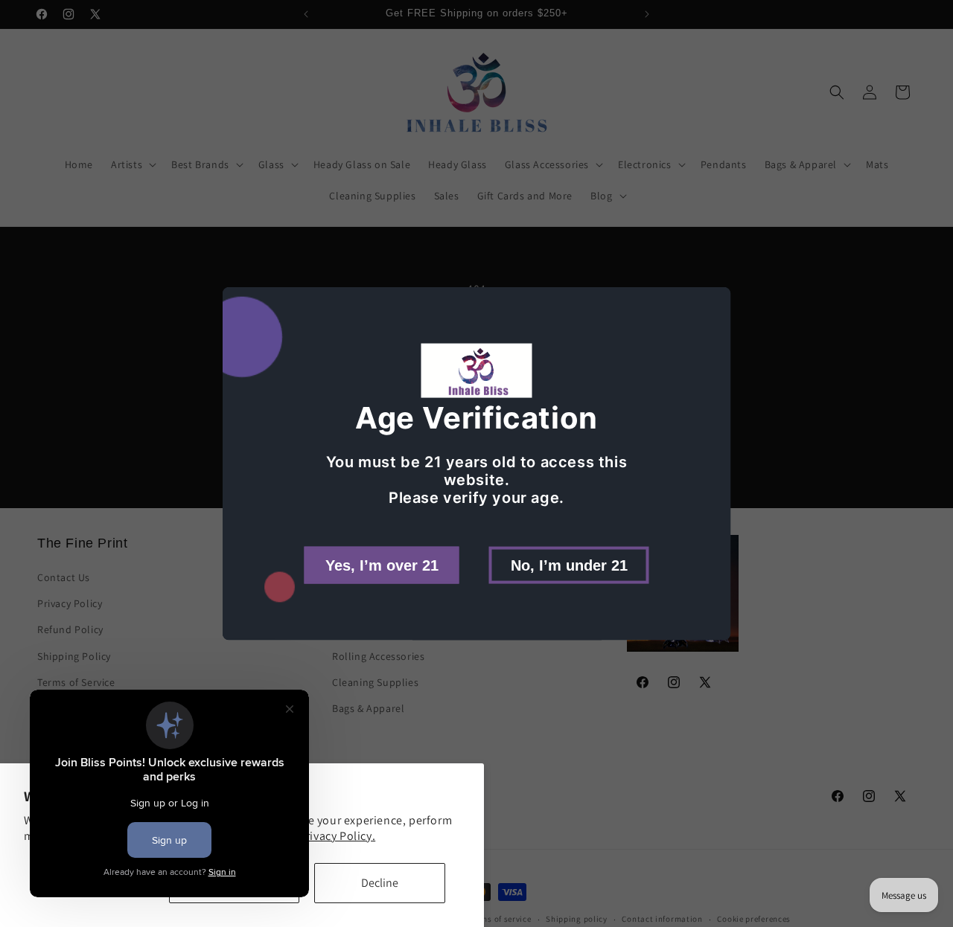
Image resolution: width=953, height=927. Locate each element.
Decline (379, 883)
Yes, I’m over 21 (382, 564)
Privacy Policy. (337, 836)
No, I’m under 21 (569, 564)
